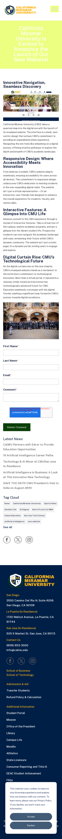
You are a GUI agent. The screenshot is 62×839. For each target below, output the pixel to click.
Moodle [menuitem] (11, 746)
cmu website (34, 521)
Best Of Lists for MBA (42, 509)
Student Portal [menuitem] (15, 713)
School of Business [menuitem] (18, 670)
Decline (31, 825)
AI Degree (24, 509)
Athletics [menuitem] (12, 753)
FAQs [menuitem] (9, 780)
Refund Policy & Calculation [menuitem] (23, 697)
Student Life (10, 509)
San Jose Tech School (34, 515)
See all (7, 527)
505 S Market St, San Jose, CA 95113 (30, 633)
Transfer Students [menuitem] (18, 690)
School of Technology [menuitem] (20, 675)
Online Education (12, 515)
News (7, 503)
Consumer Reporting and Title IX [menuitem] (26, 766)
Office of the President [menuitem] (20, 726)
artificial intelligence (14, 521)
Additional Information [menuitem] (20, 706)
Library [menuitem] (10, 733)
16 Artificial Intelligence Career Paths (28, 455)
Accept (31, 816)
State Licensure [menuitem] (16, 760)
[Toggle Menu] (54, 9)
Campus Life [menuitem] (14, 739)
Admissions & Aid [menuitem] (17, 684)
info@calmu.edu (17, 650)
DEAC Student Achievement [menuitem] (23, 773)
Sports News (50, 503)
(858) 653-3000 (17, 645)
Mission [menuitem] (11, 719)
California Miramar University (27, 503)
